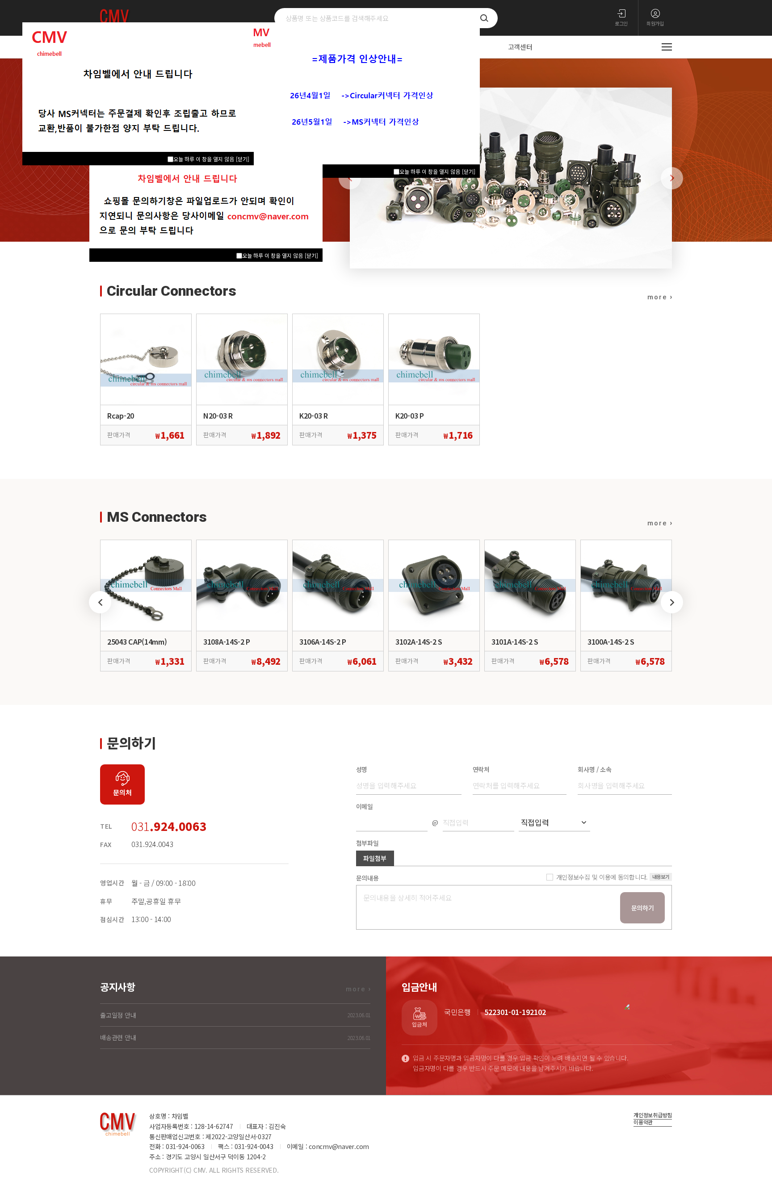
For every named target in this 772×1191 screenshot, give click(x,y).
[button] (672, 178)
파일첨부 (374, 858)
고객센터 (520, 46)
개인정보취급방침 (653, 1115)
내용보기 (661, 876)
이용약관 (643, 1123)
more (657, 297)
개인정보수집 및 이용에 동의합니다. (602, 877)
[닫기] (468, 171)
